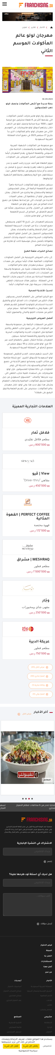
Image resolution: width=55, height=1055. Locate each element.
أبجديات (17, 981)
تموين (24, 27)
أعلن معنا (47, 967)
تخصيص (47, 1046)
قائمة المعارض (15, 1028)
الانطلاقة (48, 1023)
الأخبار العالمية (46, 996)
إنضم (49, 862)
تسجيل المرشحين (14, 1032)
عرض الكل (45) (38, 667)
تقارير (33, 27)
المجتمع (17, 1017)
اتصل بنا (48, 956)
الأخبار (42, 27)
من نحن (48, 972)
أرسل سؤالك (46, 924)
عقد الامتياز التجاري (13, 1001)
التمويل (49, 1032)
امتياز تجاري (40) (37, 676)
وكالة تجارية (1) (38, 685)
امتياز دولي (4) (39, 694)
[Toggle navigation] (4, 4)
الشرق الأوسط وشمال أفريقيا (39, 991)
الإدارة (49, 1028)
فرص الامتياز (46, 945)
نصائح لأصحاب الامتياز (12, 991)
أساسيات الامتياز (14, 987)
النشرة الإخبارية (15, 1023)
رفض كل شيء (30, 1046)
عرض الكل (26, 714)
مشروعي (48, 1017)
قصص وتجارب (46, 1010)
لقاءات (49, 1001)
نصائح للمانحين (15, 996)
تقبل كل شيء (11, 1046)
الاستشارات (46, 962)
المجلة (49, 951)
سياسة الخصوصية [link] (28, 1051)
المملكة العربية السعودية (41, 987)
